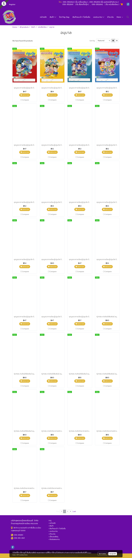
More (119, 17)
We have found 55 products (22, 40)
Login (4, 4)
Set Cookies (102, 554)
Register (12, 4)
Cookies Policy (23, 554)
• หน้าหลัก (52, 523)
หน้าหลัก (43, 17)
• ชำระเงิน (52, 534)
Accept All (112, 554)
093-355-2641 (19, 538)
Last (74, 511)
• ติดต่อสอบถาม (54, 539)
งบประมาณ (98, 17)
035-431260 (18, 535)
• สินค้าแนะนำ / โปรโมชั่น (57, 528)
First (57, 511)
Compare (25, 100)
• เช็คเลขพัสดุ (53, 536)
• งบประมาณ (53, 531)
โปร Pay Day (64, 17)
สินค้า (52, 17)
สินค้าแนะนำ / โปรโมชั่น (81, 17)
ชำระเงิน (110, 17)
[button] (128, 17)
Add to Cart (25, 95)
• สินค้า (51, 525)
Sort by (93, 40)
